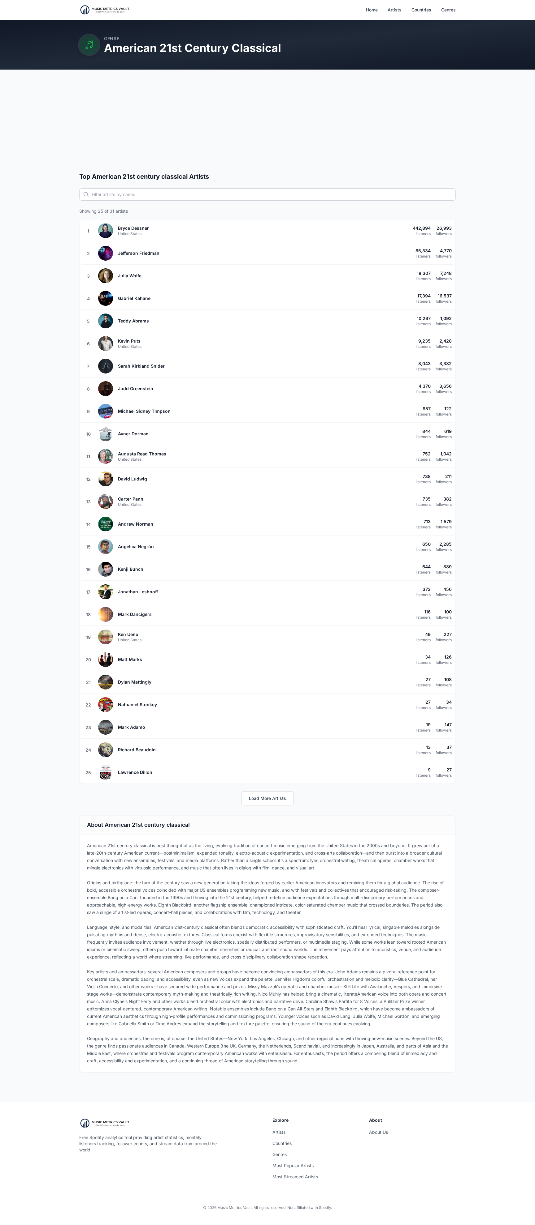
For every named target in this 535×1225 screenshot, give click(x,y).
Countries (421, 9)
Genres (448, 9)
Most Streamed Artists (295, 1176)
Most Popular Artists (293, 1165)
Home (372, 9)
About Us (378, 1132)
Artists (395, 9)
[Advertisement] (267, 126)
